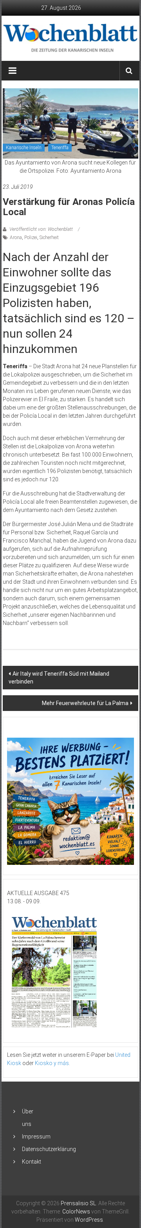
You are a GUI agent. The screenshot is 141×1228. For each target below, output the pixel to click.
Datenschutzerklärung (49, 1149)
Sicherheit (49, 237)
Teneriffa (60, 147)
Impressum (36, 1136)
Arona (16, 237)
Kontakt (31, 1162)
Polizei (30, 237)
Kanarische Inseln (24, 147)
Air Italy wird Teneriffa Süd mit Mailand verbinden (59, 678)
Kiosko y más (52, 1063)
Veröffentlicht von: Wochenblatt (41, 229)
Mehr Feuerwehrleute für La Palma (85, 703)
